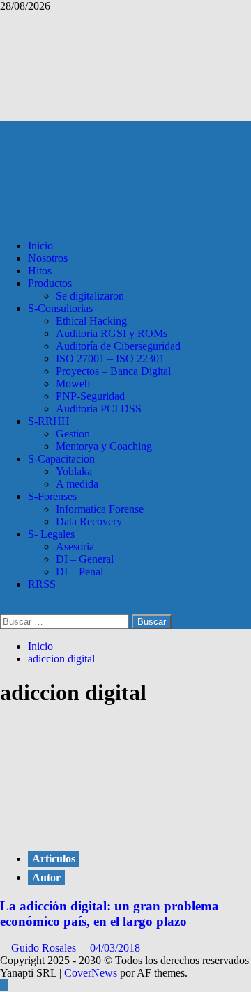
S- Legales (51, 534)
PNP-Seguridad (90, 396)
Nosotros (48, 258)
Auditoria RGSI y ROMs (111, 333)
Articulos (53, 859)
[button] (4, 608)
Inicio (40, 245)
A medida (77, 484)
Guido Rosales (45, 948)
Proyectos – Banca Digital (113, 371)
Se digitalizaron (90, 296)
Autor (46, 877)
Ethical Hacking (91, 321)
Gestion (73, 434)
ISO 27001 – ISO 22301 (110, 358)
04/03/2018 (115, 948)
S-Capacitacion (61, 459)
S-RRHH (49, 421)
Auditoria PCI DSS (99, 408)
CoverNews (90, 973)
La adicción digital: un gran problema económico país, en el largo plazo (109, 914)
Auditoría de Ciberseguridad (118, 346)
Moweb (73, 383)
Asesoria (75, 546)
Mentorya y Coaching (104, 446)
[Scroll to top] (4, 985)
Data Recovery (89, 521)
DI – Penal (79, 572)
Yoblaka (74, 471)
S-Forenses (52, 496)
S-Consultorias (60, 308)
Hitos (40, 271)
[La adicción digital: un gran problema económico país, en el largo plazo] (104, 830)
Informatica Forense (100, 509)
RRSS (42, 584)
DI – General (85, 559)
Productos (50, 283)
